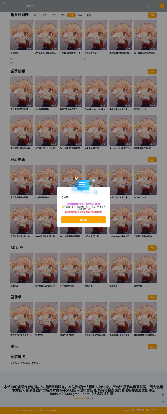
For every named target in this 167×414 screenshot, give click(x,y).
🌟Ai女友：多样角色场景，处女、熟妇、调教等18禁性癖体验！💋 (83, 208)
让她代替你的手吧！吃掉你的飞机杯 (83, 203)
